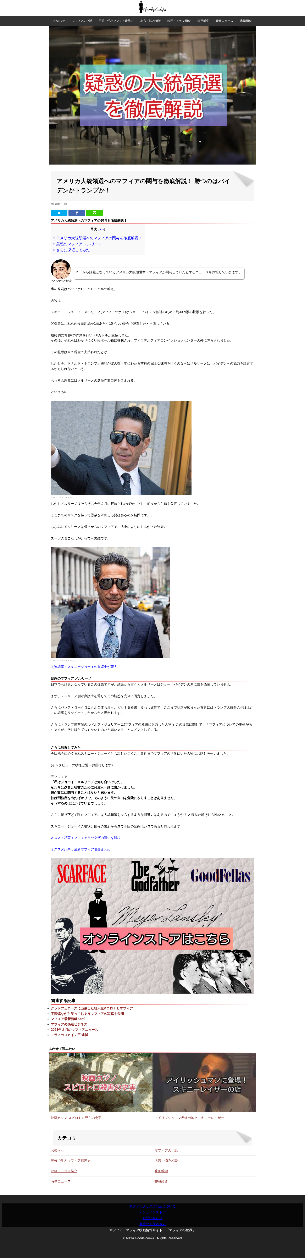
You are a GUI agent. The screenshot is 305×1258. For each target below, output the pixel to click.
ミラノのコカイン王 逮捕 (69, 1035)
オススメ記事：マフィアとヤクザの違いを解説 (86, 837)
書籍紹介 (246, 20)
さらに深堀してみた (71, 250)
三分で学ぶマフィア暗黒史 (116, 20)
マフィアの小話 (82, 20)
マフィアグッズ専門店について (152, 1206)
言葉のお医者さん (152, 1224)
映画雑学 (203, 20)
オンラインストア (152, 1212)
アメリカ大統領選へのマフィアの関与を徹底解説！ (97, 238)
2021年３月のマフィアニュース (74, 1029)
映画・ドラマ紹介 (179, 20)
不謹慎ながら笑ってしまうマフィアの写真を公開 (87, 1013)
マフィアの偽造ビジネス (69, 1024)
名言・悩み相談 (150, 20)
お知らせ (59, 20)
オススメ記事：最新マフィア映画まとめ (81, 849)
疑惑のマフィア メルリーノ (77, 244)
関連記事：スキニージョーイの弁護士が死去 (84, 667)
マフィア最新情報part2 (68, 1019)
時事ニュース (224, 20)
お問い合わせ (152, 1218)
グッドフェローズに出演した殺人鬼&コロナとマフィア (92, 1008)
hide (101, 229)
